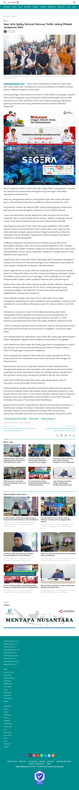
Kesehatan (8, 693)
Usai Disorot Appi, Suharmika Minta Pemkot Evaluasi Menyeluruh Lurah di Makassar (63, 460)
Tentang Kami (12, 761)
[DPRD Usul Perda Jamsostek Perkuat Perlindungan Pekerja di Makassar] (15, 473)
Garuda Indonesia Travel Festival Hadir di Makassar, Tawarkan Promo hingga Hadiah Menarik (37, 460)
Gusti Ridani (11, 31)
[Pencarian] (74, 2)
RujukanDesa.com (10, 664)
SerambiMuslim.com (11, 661)
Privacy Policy (32, 761)
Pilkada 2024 (33, 419)
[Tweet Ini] (61, 435)
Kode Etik (22, 761)
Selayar (6, 718)
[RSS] (53, 755)
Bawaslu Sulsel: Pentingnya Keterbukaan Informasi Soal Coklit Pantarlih (60, 428)
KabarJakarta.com (10, 644)
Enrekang (7, 744)
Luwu (5, 729)
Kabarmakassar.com (23, 766)
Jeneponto (8, 726)
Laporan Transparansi (36, 764)
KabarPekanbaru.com (12, 650)
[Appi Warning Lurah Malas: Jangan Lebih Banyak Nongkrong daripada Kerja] (64, 473)
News (6, 21)
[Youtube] (38, 755)
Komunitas (8, 675)
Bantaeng (7, 715)
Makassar (7, 706)
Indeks (6, 701)
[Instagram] (34, 755)
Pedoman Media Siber (63, 761)
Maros (6, 709)
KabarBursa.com (10, 658)
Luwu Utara (8, 735)
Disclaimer (50, 761)
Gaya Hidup (8, 698)
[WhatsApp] (41, 755)
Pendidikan (8, 695)
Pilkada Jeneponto (48, 419)
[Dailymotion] (49, 755)
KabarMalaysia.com (11, 656)
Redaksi (42, 761)
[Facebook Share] (57, 435)
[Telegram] (45, 755)
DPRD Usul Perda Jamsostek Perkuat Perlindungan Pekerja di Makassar (15, 483)
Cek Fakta (7, 687)
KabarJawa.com (10, 647)
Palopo (6, 747)
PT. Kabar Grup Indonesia (54, 766)
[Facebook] (26, 755)
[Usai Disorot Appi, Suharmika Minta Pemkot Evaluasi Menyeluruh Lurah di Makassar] (64, 450)
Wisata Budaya (9, 678)
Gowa (6, 712)
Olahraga (7, 681)
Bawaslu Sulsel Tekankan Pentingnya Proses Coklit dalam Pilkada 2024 (20, 428)
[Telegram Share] (69, 435)
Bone (5, 741)
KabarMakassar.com (14, 84)
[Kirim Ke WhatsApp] (73, 435)
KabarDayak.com (10, 653)
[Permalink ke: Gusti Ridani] (5, 31)
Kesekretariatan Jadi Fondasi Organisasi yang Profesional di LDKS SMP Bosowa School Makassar (14, 460)
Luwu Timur (8, 732)
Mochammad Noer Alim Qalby (15, 419)
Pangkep (7, 721)
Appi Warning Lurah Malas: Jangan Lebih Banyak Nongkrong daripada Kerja (62, 483)
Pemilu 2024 (8, 684)
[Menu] (5, 2)
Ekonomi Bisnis (9, 672)
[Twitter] (30, 755)
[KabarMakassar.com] (13, 2)
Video (6, 690)
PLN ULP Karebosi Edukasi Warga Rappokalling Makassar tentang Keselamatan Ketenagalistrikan (39, 483)
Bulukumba (8, 724)
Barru (6, 738)
